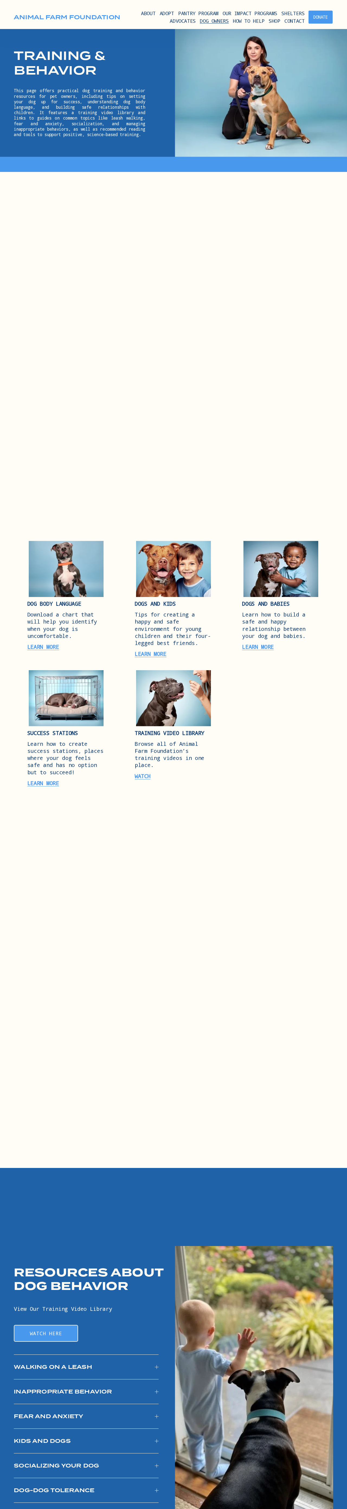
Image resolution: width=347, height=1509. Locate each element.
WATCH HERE (46, 1333)
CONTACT (294, 20)
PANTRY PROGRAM (198, 13)
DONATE (320, 17)
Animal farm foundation (67, 17)
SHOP (274, 20)
